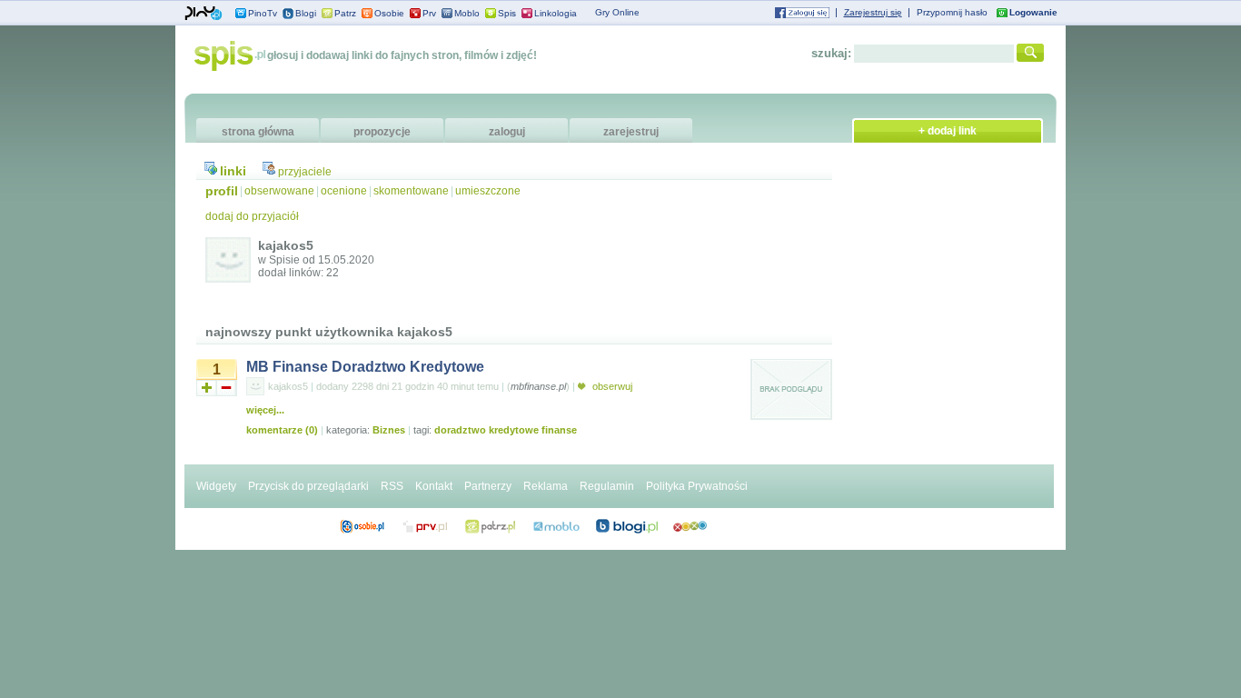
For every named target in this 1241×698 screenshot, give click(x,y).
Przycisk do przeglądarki (308, 486)
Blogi (305, 13)
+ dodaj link (947, 131)
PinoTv (262, 13)
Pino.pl (203, 13)
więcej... (265, 409)
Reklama (545, 486)
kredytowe (514, 429)
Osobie (389, 13)
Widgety (216, 486)
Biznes (388, 429)
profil (221, 191)
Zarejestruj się (873, 12)
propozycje (382, 131)
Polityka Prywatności (697, 486)
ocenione (344, 190)
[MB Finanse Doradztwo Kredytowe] (791, 417)
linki (233, 171)
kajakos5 (288, 386)
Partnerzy (487, 486)
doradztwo (460, 429)
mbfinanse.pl (538, 386)
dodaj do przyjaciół (252, 216)
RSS (392, 486)
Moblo (467, 13)
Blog (626, 526)
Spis (507, 13)
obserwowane (279, 190)
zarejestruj (631, 131)
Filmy (491, 526)
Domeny (425, 526)
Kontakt (433, 486)
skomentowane (411, 190)
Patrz (345, 13)
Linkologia (555, 13)
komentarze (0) (282, 429)
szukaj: (831, 53)
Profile (362, 526)
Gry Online (617, 12)
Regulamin (607, 486)
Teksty (556, 526)
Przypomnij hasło (952, 12)
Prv (429, 13)
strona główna (258, 131)
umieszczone (488, 190)
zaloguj (507, 131)
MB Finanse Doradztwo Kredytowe (365, 366)
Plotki (690, 526)
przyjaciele (305, 171)
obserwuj (611, 386)
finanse (559, 429)
